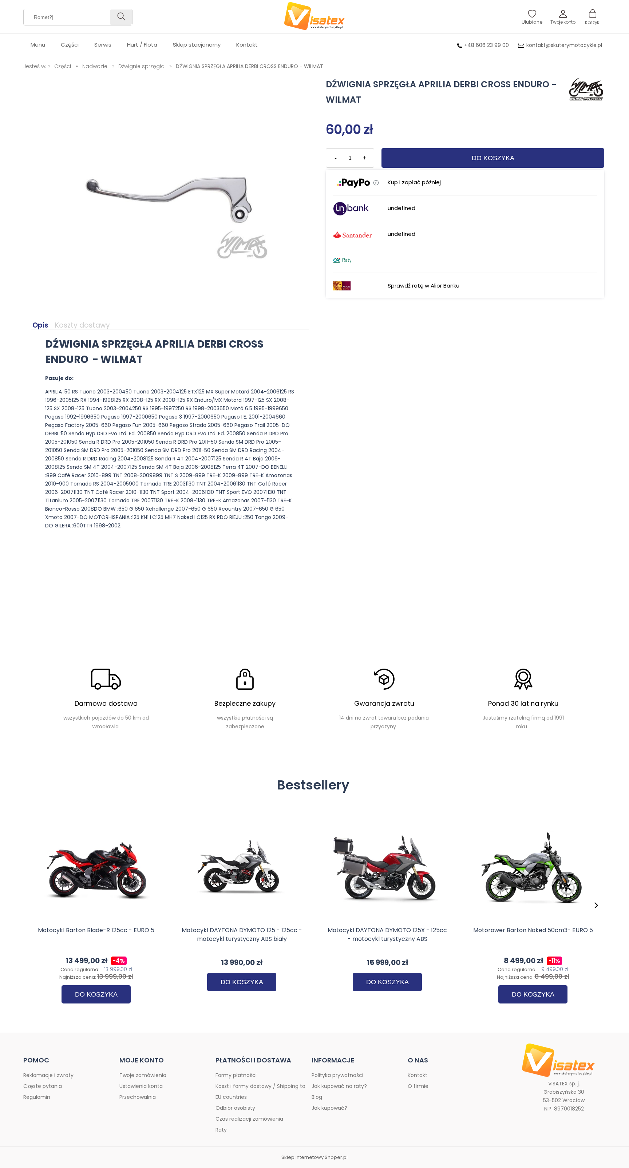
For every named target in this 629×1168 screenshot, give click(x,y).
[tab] (42, 325)
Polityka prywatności (337, 1075)
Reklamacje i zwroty (48, 1075)
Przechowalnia (137, 1097)
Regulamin (36, 1097)
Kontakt (417, 1075)
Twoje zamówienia (142, 1075)
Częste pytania (42, 1086)
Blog (317, 1097)
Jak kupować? (329, 1108)
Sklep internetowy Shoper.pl (314, 1157)
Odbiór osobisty (235, 1108)
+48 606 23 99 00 (486, 45)
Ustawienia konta (141, 1086)
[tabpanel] (170, 439)
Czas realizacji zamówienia (249, 1119)
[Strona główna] (314, 16)
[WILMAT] (584, 91)
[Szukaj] (121, 17)
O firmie (418, 1086)
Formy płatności (236, 1075)
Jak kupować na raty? (339, 1086)
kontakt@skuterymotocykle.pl (564, 45)
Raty (221, 1129)
